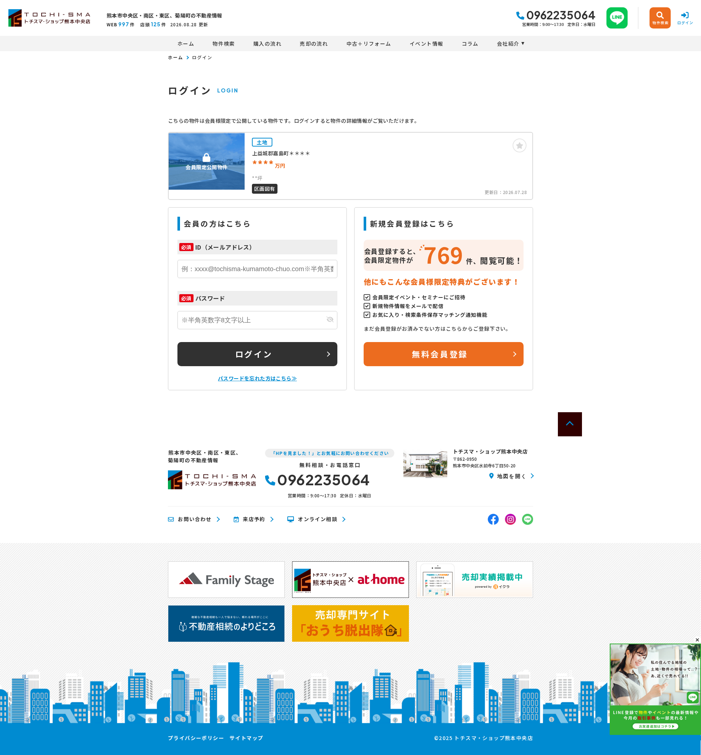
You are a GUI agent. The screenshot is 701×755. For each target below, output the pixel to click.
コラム (470, 43)
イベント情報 (426, 43)
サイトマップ (246, 737)
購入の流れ (267, 43)
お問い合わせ (194, 519)
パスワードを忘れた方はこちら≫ (257, 378)
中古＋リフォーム (368, 43)
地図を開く (512, 476)
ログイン (253, 354)
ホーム (185, 43)
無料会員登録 (440, 354)
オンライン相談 (317, 519)
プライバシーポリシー (196, 737)
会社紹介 (508, 43)
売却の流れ (314, 43)
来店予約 (254, 519)
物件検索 (223, 43)
